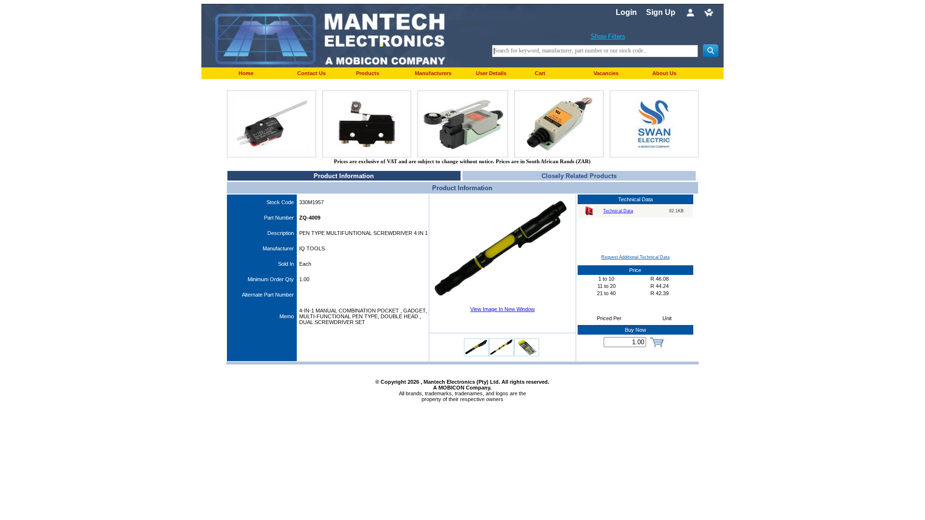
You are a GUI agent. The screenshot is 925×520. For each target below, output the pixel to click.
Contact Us (311, 73)
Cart (540, 73)
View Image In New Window (502, 309)
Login (626, 12)
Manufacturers (433, 73)
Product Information (344, 176)
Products (367, 73)
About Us (664, 73)
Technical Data (618, 210)
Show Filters (608, 36)
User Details (491, 73)
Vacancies (606, 73)
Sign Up (660, 12)
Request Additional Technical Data (635, 257)
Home (245, 73)
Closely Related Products (579, 176)
